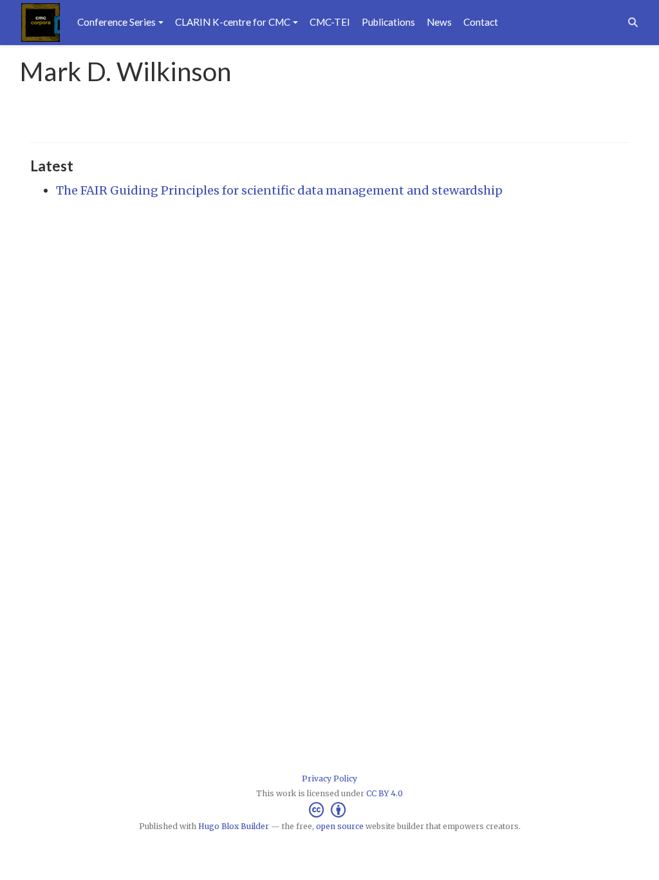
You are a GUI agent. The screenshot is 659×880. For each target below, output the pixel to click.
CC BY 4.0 (384, 793)
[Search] (633, 22)
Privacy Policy (329, 778)
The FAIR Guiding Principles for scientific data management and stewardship (279, 190)
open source (340, 826)
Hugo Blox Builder (233, 826)
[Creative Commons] (330, 810)
